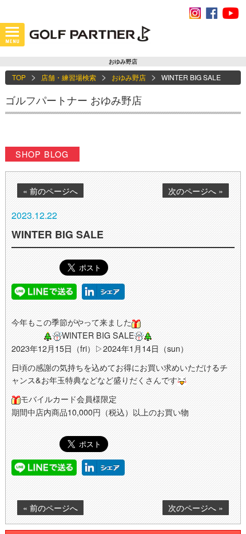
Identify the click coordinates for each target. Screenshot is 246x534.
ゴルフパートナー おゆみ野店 (73, 99)
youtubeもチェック (231, 13)
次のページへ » (195, 191)
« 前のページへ (50, 191)
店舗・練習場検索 (68, 77)
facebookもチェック (211, 13)
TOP (19, 77)
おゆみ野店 (129, 77)
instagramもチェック (195, 13)
